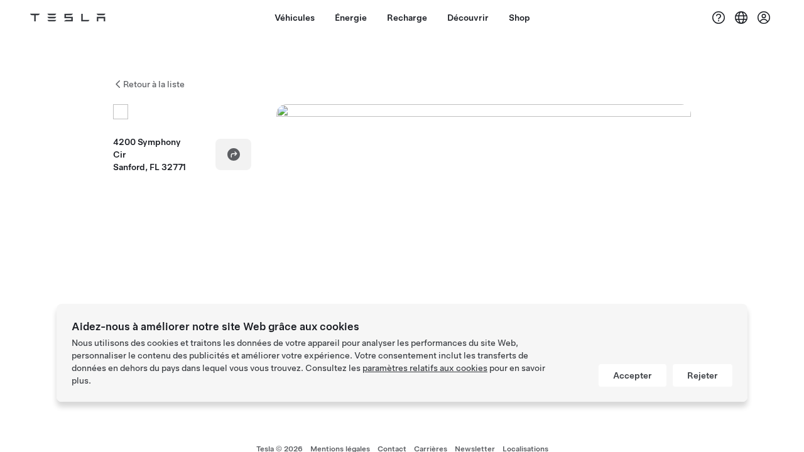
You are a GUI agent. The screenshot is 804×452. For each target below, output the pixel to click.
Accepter (632, 375)
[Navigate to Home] (68, 17)
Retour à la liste (154, 84)
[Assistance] (719, 18)
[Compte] (764, 18)
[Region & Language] (741, 18)
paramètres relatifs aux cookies (424, 368)
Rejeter (702, 375)
